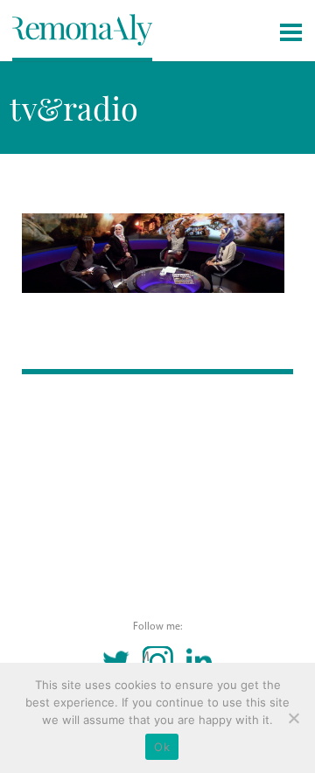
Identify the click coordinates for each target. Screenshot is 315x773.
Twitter (117, 661)
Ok (162, 747)
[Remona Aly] (82, 29)
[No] (293, 718)
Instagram (146, 658)
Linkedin (199, 661)
